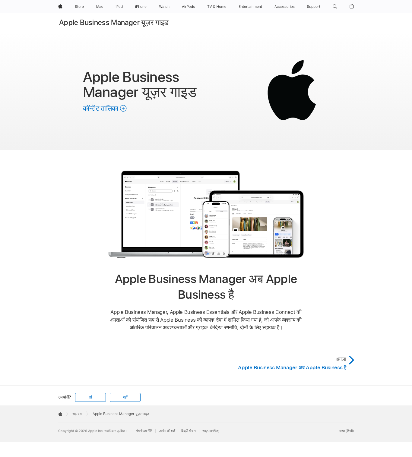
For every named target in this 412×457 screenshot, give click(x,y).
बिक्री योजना (188, 431)
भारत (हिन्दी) (346, 431)
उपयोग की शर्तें (167, 431)
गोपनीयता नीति (144, 431)
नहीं (125, 397)
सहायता (77, 414)
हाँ (90, 397)
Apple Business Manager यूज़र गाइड (114, 22)
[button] (335, 6)
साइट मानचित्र (211, 431)
